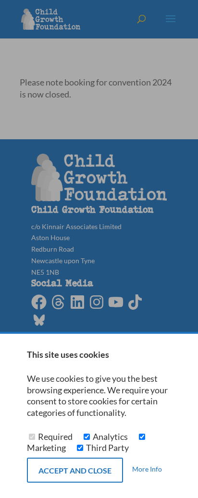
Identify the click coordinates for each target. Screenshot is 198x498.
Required (55, 437)
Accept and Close (74, 470)
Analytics (110, 437)
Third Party (107, 448)
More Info (147, 469)
